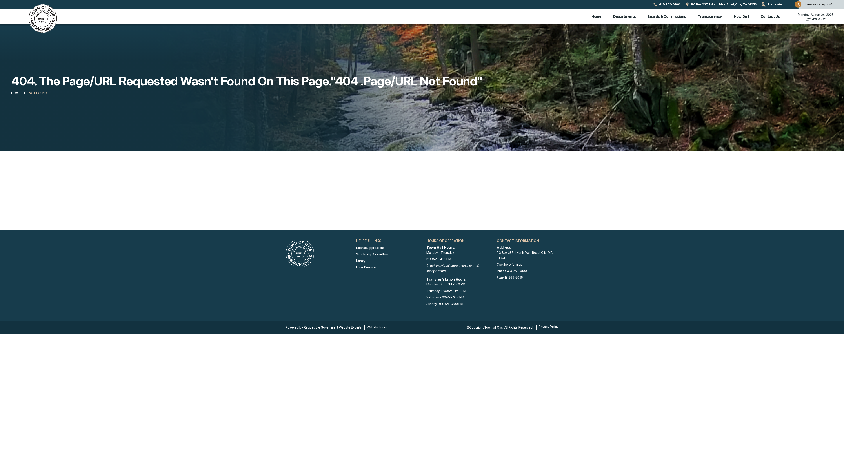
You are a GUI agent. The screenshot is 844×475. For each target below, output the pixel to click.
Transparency (710, 16)
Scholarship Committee (372, 254)
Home (596, 16)
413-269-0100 (512, 271)
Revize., (309, 327)
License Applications (370, 248)
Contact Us (770, 16)
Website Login (377, 327)
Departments (624, 16)
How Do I (741, 16)
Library (361, 261)
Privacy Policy (548, 327)
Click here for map (509, 264)
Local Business (366, 267)
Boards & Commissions (667, 16)
